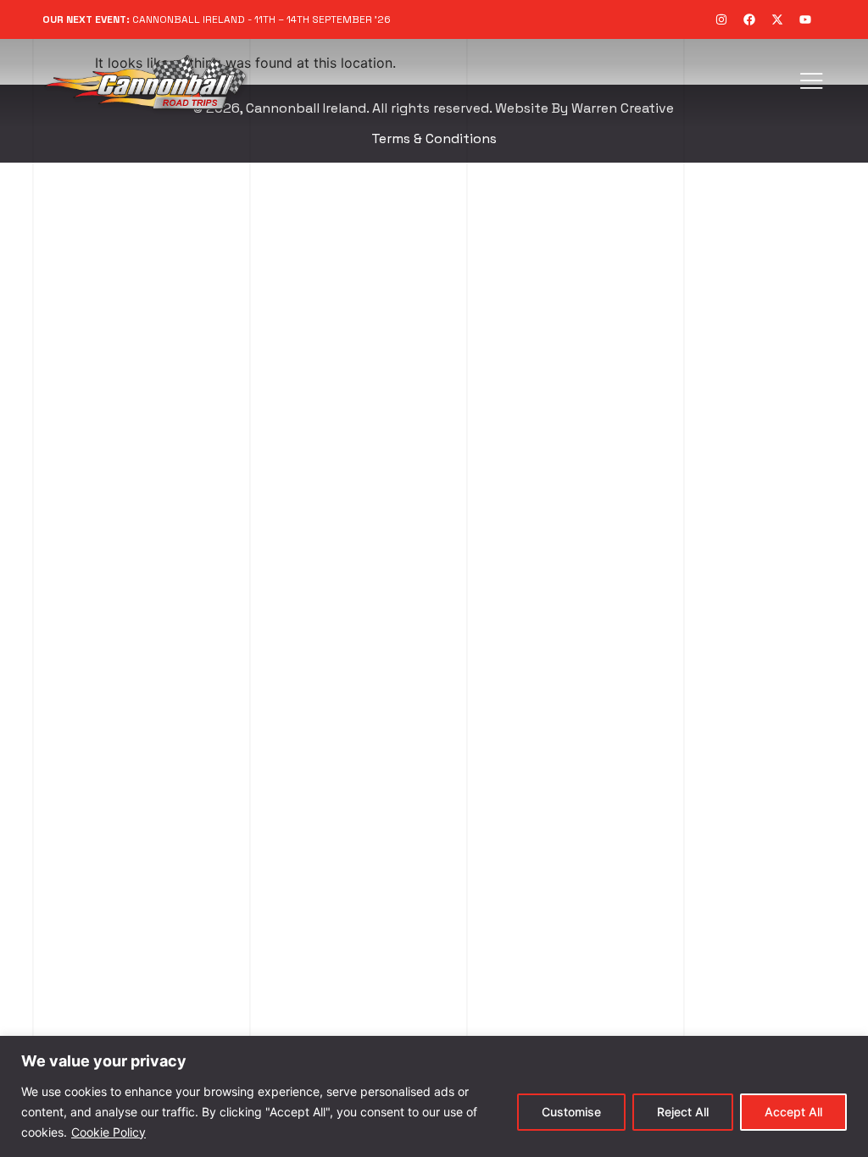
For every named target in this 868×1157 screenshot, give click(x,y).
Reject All (683, 1111)
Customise (571, 1111)
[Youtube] (805, 19)
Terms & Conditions (434, 138)
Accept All (793, 1111)
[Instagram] (721, 19)
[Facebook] (749, 19)
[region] (434, 1096)
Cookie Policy (108, 1132)
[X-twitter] (777, 19)
